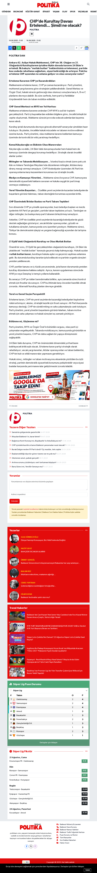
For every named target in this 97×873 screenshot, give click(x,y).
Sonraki (82, 406)
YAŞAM (56, 12)
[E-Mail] (32, 34)
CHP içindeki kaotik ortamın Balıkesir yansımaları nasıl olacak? (39, 445)
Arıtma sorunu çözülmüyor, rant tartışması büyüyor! (34, 462)
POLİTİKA (34, 30)
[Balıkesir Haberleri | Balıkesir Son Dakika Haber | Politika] (48, 4)
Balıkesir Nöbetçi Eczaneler (70, 824)
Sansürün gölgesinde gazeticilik (26, 432)
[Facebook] (27, 846)
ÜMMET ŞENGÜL (28, 560)
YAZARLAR (83, 12)
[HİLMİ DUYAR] (14, 596)
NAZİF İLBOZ (26, 548)
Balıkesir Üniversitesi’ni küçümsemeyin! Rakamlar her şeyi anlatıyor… (50, 563)
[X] (31, 846)
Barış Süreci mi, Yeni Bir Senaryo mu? (28, 467)
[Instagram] (35, 846)
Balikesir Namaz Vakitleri (69, 830)
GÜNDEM (6, 12)
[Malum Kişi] (14, 573)
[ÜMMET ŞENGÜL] (14, 561)
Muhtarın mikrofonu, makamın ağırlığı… (38, 575)
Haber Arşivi (64, 843)
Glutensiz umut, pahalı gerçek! (25, 458)
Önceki (14, 406)
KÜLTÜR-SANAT (33, 12)
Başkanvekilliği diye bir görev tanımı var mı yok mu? (34, 454)
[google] (52, 385)
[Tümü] (86, 530)
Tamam (87, 870)
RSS (27, 862)
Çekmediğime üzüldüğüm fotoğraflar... (38, 586)
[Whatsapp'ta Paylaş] (19, 48)
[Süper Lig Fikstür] (86, 751)
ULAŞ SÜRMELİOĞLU (29, 537)
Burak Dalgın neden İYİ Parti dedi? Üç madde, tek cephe (36, 450)
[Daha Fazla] (23, 48)
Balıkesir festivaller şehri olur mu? (35, 597)
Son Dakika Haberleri (68, 840)
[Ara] (88, 4)
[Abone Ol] (87, 48)
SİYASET (46, 12)
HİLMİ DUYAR (26, 594)
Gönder (14, 501)
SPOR (72, 12)
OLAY (64, 12)
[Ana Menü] (8, 4)
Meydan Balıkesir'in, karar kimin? (26, 437)
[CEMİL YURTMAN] (14, 584)
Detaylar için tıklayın (48, 743)
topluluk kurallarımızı (31, 509)
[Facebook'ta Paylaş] (10, 48)
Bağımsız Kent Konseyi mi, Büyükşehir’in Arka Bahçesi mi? (37, 441)
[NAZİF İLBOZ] (14, 550)
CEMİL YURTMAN (28, 583)
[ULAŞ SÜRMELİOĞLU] (14, 539)
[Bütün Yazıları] (86, 427)
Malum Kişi (26, 571)
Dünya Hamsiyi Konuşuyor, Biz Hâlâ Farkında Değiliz (43, 540)
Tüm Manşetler (65, 837)
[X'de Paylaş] (14, 48)
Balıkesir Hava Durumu (68, 827)
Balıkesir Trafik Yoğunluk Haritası (72, 832)
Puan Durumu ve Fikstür (69, 835)
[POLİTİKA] (18, 27)
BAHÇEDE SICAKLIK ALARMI (33, 552)
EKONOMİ (18, 12)
